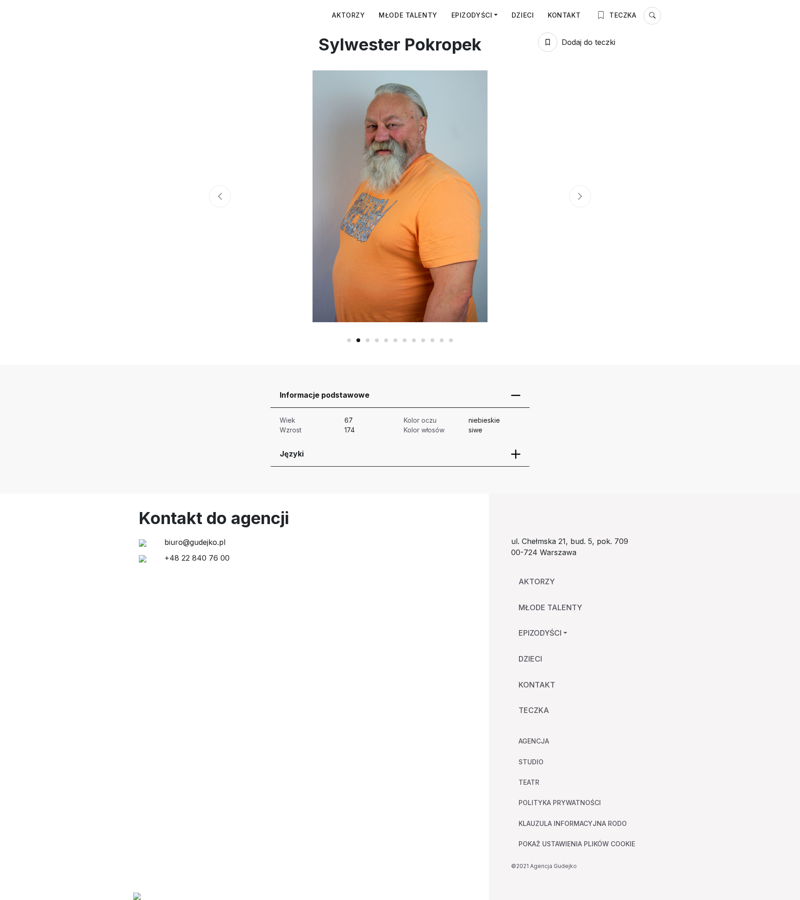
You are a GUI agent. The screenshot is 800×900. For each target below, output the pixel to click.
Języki (292, 453)
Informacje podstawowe (324, 395)
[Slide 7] (414, 340)
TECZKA (622, 15)
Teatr (529, 782)
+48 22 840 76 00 (196, 557)
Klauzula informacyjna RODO (573, 823)
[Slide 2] (367, 340)
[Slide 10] (442, 340)
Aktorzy (348, 15)
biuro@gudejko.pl (193, 542)
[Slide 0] (349, 340)
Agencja (534, 741)
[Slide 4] (386, 340)
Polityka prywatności (560, 802)
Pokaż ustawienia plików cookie (577, 844)
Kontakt (564, 15)
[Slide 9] (432, 340)
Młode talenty (408, 15)
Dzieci (523, 15)
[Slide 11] (451, 340)
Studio (531, 762)
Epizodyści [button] (472, 15)
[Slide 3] (377, 340)
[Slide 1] (358, 340)
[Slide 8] (423, 340)
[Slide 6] (404, 340)
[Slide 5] (395, 340)
